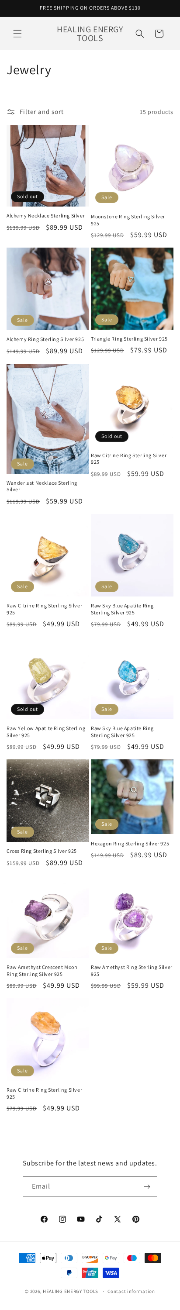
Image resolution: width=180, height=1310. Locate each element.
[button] (17, 33)
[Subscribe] (147, 1186)
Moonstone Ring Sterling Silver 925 (128, 220)
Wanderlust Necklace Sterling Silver (42, 486)
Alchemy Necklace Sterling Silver (46, 215)
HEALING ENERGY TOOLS (70, 1291)
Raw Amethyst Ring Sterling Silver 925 (132, 970)
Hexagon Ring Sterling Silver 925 (130, 843)
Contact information (131, 1291)
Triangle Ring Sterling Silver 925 (129, 338)
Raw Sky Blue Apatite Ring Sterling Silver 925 (122, 609)
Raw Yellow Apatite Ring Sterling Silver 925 (46, 731)
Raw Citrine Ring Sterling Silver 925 (128, 458)
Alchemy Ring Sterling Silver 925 (45, 339)
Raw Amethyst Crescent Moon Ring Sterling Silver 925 (42, 970)
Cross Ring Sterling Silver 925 (42, 851)
